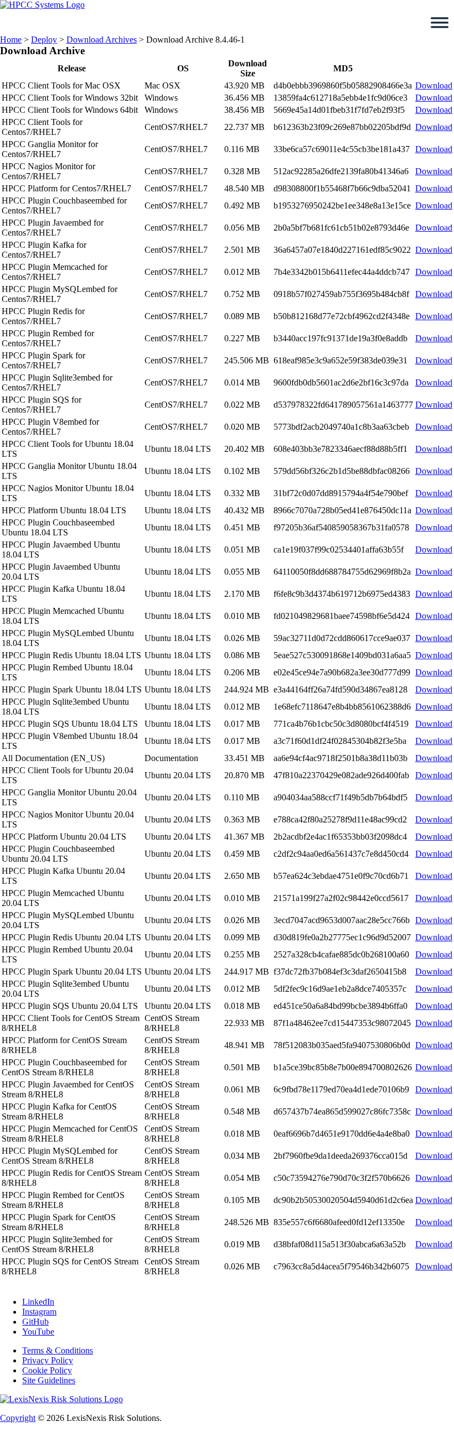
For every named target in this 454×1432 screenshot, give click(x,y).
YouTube (38, 1331)
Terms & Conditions (57, 1350)
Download (433, 85)
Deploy (44, 39)
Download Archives (101, 39)
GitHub (35, 1321)
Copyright (17, 1418)
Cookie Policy (47, 1370)
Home (11, 39)
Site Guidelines (48, 1380)
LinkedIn (38, 1301)
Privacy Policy (47, 1360)
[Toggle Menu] (439, 23)
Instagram (39, 1311)
